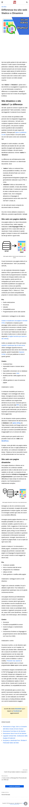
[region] (14, 48)
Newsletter (18, 708)
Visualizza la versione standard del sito (18, 804)
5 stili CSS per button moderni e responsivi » (16, 772)
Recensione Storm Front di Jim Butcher (14, 733)
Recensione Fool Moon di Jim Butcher (14, 731)
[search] (27, 2)
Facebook (16, 711)
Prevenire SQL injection (14, 661)
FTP (17, 405)
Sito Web (3, 6)
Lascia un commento (14, 786)
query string (16, 423)
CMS (17, 373)
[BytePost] (14, 2)
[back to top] (26, 803)
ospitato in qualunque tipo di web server (13, 345)
